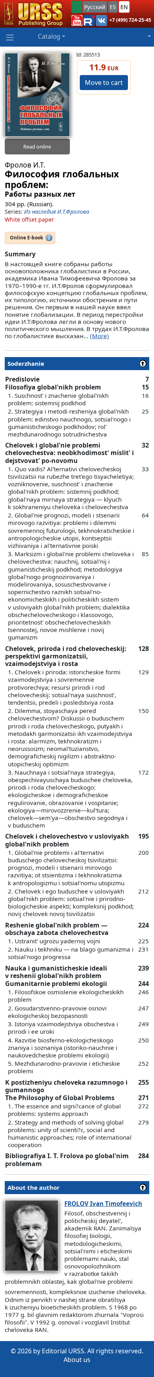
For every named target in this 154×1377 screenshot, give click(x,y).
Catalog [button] (49, 36)
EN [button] (124, 7)
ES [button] (113, 7)
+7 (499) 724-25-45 (130, 20)
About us (77, 1359)
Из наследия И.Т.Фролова (56, 211)
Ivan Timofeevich (103, 1204)
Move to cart (104, 82)
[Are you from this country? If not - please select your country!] (76, 7)
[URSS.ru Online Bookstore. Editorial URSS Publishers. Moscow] (33, 14)
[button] (77, 20)
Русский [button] (94, 7)
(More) (99, 336)
